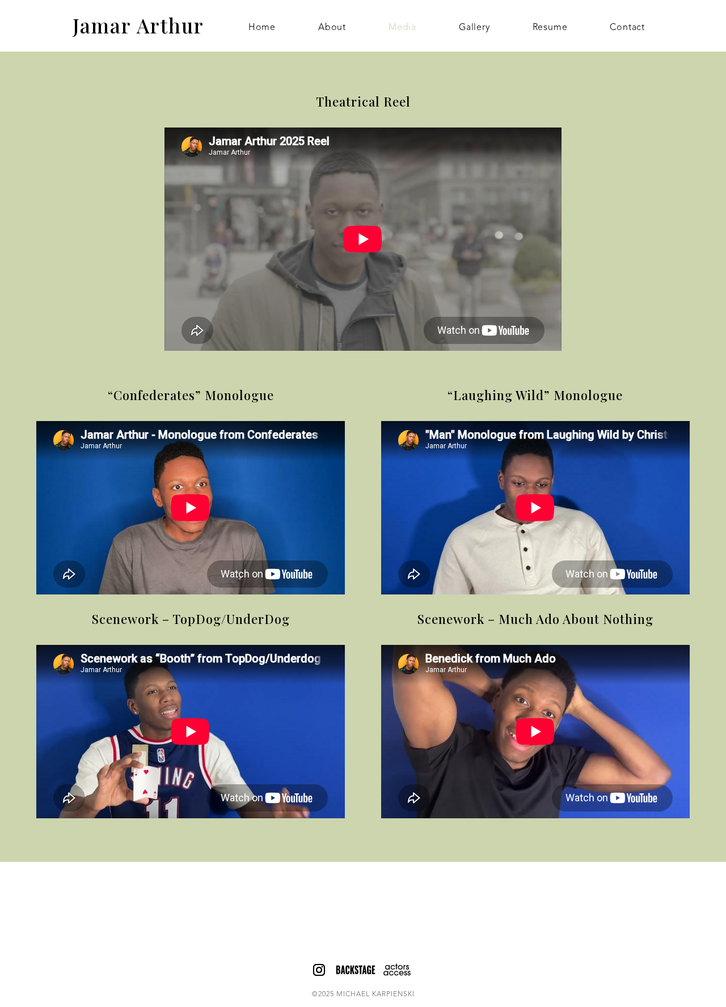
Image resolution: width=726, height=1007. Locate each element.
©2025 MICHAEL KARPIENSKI (363, 994)
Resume (550, 27)
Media (402, 27)
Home (262, 27)
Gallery (474, 27)
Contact (627, 27)
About (332, 27)
